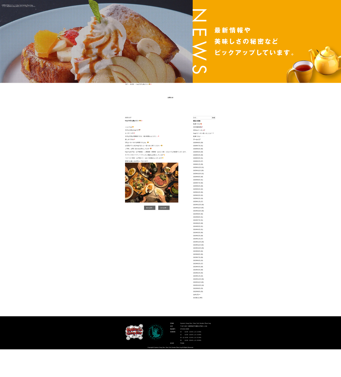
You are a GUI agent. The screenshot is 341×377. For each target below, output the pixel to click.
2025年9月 (196, 176)
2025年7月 (196, 183)
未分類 (195, 297)
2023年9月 (196, 251)
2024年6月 (196, 223)
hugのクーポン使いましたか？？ (203, 133)
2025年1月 (196, 201)
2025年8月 (196, 180)
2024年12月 (197, 204)
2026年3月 (196, 158)
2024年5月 (196, 226)
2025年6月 (196, 186)
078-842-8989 (184, 329)
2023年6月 (196, 260)
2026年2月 (196, 161)
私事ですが (196, 124)
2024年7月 (196, 220)
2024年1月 (196, 239)
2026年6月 (196, 149)
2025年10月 (197, 173)
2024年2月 (196, 235)
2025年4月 (196, 192)
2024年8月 (196, 217)
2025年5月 (196, 189)
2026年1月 (196, 164)
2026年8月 (196, 142)
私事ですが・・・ (199, 136)
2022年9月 (196, 288)
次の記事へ (163, 208)
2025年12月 (197, 167)
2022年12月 (197, 279)
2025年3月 (196, 195)
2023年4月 (196, 266)
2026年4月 (196, 155)
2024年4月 (196, 229)
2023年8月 (196, 254)
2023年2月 (196, 273)
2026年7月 (196, 145)
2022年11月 (197, 282)
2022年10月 (197, 285)
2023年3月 (196, 270)
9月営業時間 (197, 127)
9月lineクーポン (198, 130)
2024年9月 (196, 214)
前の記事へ (149, 208)
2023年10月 (197, 248)
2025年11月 (197, 170)
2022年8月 (196, 291)
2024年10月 (197, 211)
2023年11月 (197, 245)
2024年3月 (196, 232)
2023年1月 (196, 276)
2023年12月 (197, 242)
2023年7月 (196, 257)
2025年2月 (196, 198)
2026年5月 (196, 152)
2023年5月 (196, 263)
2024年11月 (197, 207)
